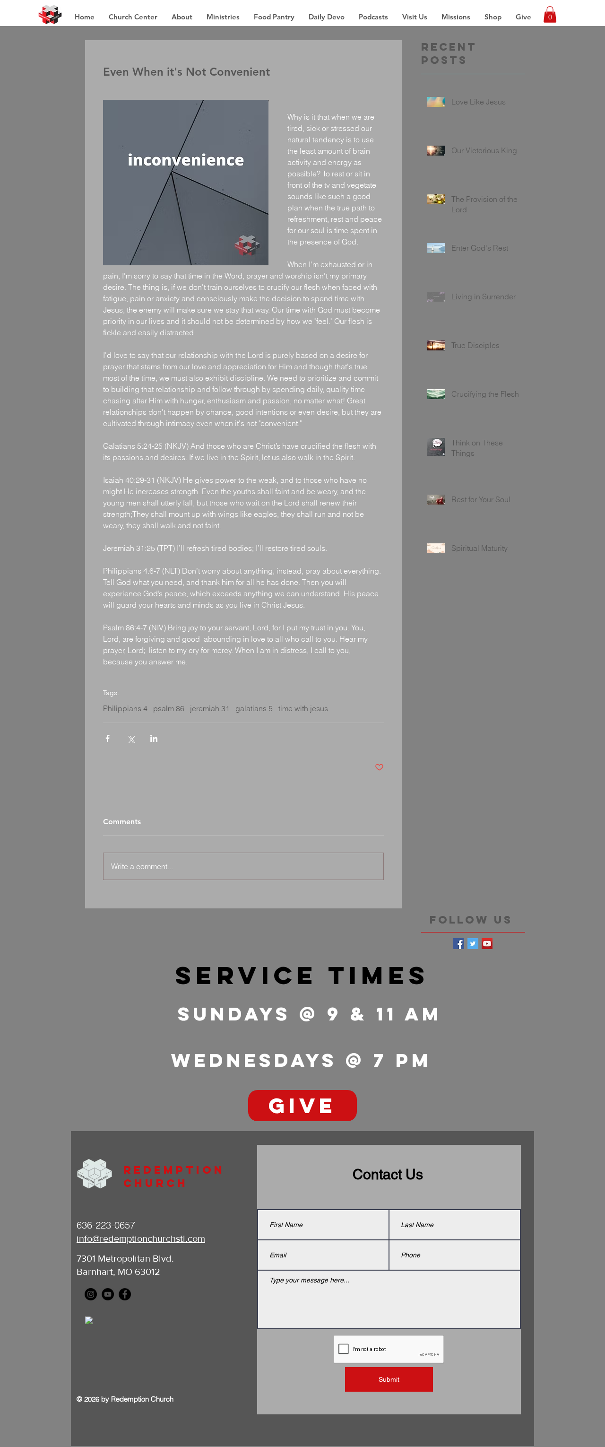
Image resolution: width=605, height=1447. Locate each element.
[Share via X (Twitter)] (130, 738)
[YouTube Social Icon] (487, 943)
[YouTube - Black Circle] (108, 1294)
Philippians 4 (125, 708)
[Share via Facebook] (107, 738)
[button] (455, 17)
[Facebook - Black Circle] (125, 1294)
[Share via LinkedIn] (153, 738)
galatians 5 (254, 708)
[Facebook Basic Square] (458, 943)
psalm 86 (168, 708)
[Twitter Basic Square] (472, 943)
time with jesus (303, 708)
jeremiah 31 (210, 708)
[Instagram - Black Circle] (91, 1294)
